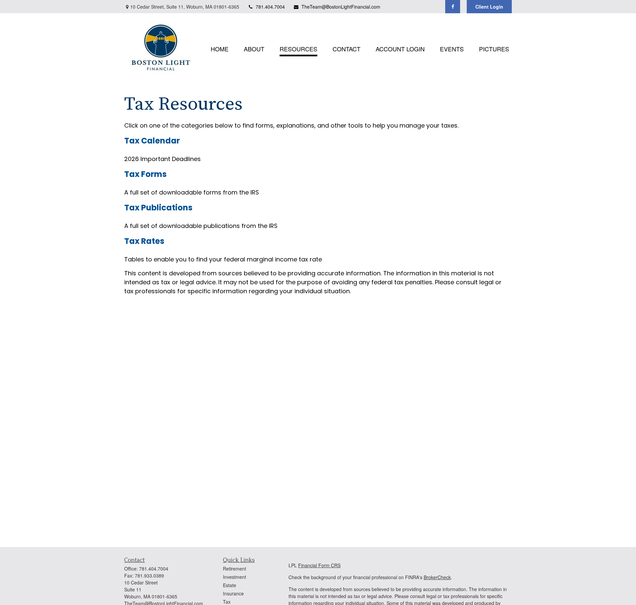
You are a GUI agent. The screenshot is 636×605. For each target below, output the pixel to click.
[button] (219, 47)
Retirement (234, 568)
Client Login (489, 6)
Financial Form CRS (319, 565)
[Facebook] (452, 6)
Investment (234, 577)
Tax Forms (145, 174)
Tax (227, 601)
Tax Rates (144, 241)
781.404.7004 (270, 6)
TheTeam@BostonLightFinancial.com (340, 6)
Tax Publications (158, 207)
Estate (229, 585)
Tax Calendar (152, 140)
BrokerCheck (437, 577)
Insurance (233, 593)
